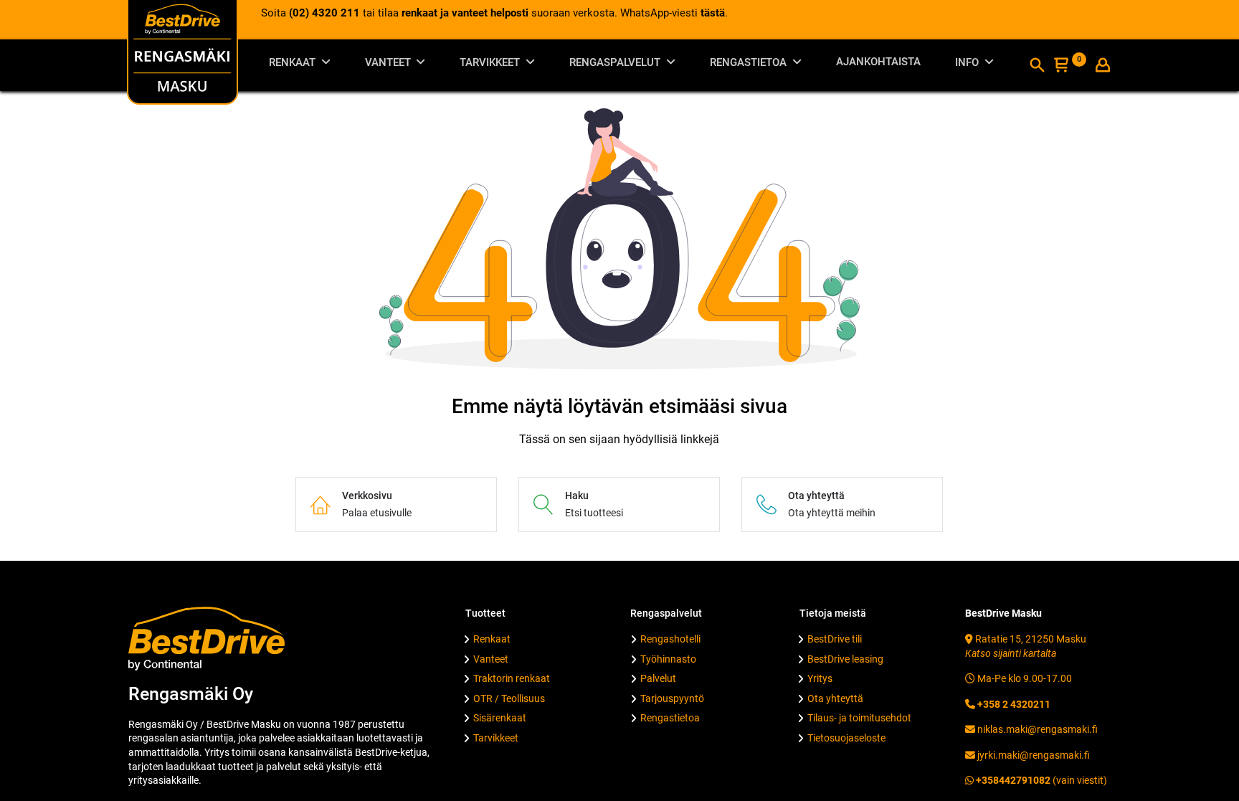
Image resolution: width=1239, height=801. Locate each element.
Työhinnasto (668, 659)
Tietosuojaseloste (846, 738)
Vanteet (490, 659)
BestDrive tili (834, 639)
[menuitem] (878, 65)
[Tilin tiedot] (1103, 66)
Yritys (819, 678)
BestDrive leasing (845, 659)
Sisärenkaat (499, 718)
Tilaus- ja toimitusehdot (859, 718)
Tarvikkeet (495, 738)
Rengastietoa (670, 718)
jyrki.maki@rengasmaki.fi (1032, 755)
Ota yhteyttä (835, 698)
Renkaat (492, 639)
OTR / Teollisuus (509, 698)
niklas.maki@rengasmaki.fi (1036, 729)
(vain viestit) (1040, 780)
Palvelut (658, 678)
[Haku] (1037, 66)
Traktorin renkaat (511, 678)
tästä (713, 12)
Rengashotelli (670, 639)
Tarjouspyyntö (672, 698)
